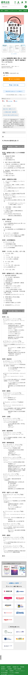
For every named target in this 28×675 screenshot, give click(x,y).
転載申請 (11, 670)
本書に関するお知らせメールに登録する (14, 91)
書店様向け (3, 668)
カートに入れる (15, 79)
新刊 (2, 10)
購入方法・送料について (9, 109)
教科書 (20, 10)
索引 (16, 101)
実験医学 (6, 10)
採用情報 (9, 666)
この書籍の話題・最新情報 (9, 112)
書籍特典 (25, 10)
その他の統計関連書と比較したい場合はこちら (15, 94)
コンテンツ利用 (4, 670)
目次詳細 (10, 101)
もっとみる (14, 53)
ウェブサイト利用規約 (14, 672)
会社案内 (3, 666)
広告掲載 (10, 668)
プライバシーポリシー (20, 670)
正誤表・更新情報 (17, 668)
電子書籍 (22, 666)
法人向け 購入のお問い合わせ (10, 115)
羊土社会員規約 (4, 672)
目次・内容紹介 (7, 106)
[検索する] (25, 6)
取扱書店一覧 (15, 666)
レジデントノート (13, 10)
